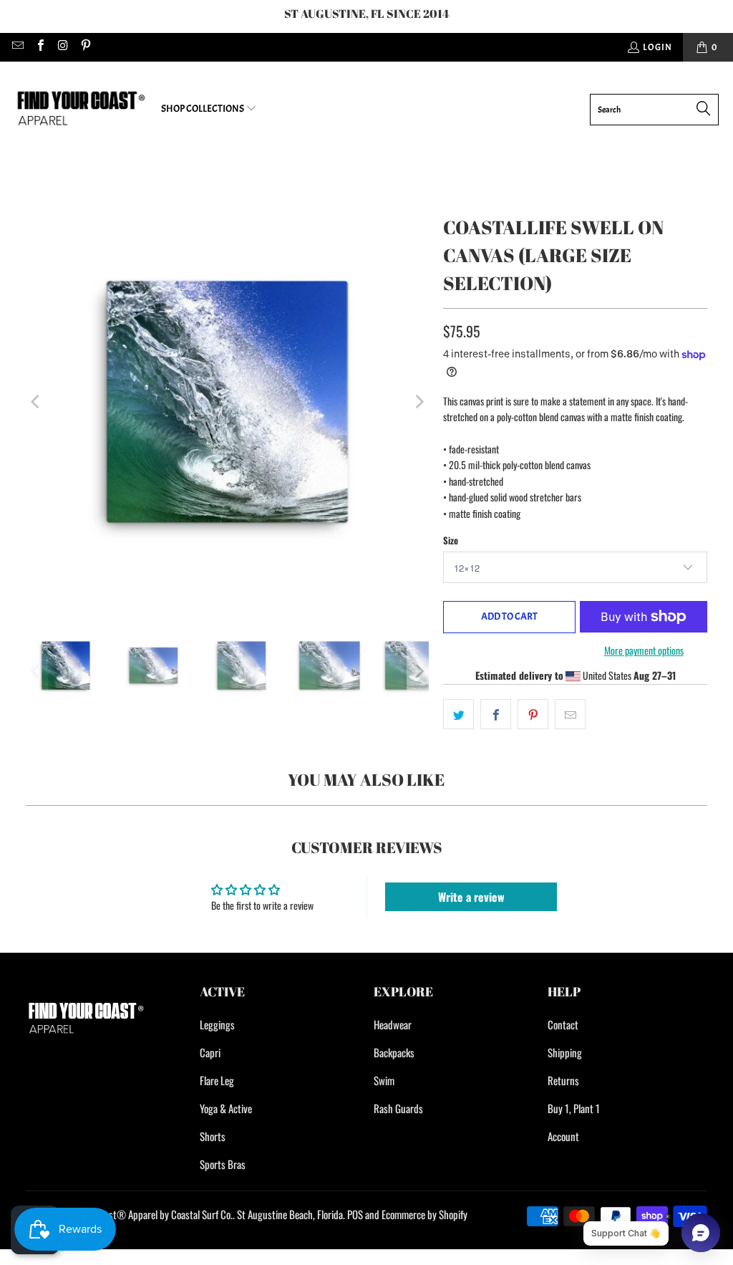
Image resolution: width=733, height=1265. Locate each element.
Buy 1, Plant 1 (574, 1108)
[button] (209, 109)
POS (355, 1214)
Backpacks (394, 1052)
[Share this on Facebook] (495, 714)
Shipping (565, 1052)
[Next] (418, 402)
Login (657, 47)
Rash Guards (398, 1108)
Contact (563, 1024)
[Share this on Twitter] (458, 714)
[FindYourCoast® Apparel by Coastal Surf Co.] (80, 109)
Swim (384, 1080)
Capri (210, 1052)
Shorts (212, 1136)
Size (450, 540)
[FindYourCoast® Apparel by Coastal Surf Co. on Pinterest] (84, 47)
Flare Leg (217, 1080)
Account (563, 1136)
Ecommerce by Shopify (424, 1214)
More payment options (644, 650)
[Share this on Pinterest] (533, 714)
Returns (563, 1080)
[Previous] (36, 402)
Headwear (393, 1024)
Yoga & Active (226, 1108)
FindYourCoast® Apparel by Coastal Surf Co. (147, 1214)
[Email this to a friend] (570, 714)
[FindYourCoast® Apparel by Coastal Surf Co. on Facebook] (39, 47)
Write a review (471, 896)
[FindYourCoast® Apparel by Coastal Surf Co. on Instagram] (62, 47)
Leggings (217, 1024)
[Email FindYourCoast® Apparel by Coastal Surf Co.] (17, 47)
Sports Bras (223, 1164)
